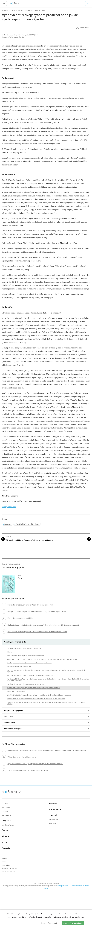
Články (5, 803)
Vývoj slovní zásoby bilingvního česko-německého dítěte (25, 656)
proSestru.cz (6, 10)
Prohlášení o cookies (9, 868)
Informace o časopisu (13, 728)
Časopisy (5, 830)
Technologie (6, 815)
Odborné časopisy (17, 10)
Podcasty (6, 848)
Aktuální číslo (9, 722)
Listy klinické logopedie (32, 10)
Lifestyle (5, 812)
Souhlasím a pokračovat (73, 923)
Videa (4, 842)
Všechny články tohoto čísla (15, 642)
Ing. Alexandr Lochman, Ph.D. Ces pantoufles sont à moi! (25, 684)
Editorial (9, 652)
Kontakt (5, 859)
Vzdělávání (6, 821)
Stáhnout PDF (84, 28)
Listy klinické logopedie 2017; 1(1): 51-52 (27, 35)
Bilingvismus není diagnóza (16, 691)
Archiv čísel (8, 716)
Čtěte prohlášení (63, 886)
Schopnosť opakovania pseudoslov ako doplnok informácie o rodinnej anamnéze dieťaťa (36, 699)
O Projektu (6, 865)
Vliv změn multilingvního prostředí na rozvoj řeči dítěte (29, 540)
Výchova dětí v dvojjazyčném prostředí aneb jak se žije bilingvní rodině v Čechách (33, 688)
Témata (5, 836)
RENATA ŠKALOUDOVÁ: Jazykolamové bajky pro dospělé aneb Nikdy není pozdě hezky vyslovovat (39, 695)
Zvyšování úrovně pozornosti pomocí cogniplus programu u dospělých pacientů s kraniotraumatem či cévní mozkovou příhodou (46, 703)
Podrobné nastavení (49, 923)
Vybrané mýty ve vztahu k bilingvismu (19, 666)
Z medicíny (6, 808)
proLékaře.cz (12, 4)
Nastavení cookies (8, 872)
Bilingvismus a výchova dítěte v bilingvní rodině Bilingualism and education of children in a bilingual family (42, 659)
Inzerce (4, 862)
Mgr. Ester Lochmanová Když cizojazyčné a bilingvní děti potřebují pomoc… (31, 675)
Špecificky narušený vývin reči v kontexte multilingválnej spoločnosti (29, 663)
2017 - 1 (44, 10)
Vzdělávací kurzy (8, 825)
